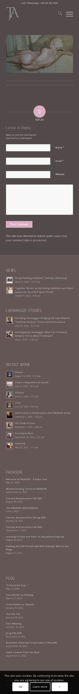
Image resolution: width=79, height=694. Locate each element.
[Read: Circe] (9, 405)
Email (60, 161)
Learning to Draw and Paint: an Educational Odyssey (35, 536)
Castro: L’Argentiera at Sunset (31, 382)
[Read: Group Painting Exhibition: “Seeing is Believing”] (9, 280)
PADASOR (14, 472)
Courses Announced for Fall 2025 (24, 498)
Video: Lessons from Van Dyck (22, 652)
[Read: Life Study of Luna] (9, 425)
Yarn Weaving (13, 623)
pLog (10, 578)
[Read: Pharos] (9, 374)
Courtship (20, 443)
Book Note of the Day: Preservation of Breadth (31, 642)
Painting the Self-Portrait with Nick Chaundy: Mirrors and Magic (37, 548)
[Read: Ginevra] (9, 394)
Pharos (19, 372)
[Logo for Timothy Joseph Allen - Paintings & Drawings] (33, 14)
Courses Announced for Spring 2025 (26, 517)
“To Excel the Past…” (17, 585)
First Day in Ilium (24, 433)
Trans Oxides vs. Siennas (20, 604)
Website (60, 174)
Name (60, 147)
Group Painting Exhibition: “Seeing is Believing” (41, 277)
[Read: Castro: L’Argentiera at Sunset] (9, 384)
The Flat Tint (13, 613)
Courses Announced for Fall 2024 (24, 527)
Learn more (40, 687)
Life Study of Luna (25, 423)
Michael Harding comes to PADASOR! (26, 488)
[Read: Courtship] (9, 445)
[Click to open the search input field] (58, 14)
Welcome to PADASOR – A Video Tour (26, 479)
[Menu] (67, 14)
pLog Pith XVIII (14, 633)
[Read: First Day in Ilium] (9, 435)
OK (20, 687)
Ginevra (19, 392)
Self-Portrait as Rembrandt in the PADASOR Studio (43, 412)
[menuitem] (58, 14)
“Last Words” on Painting (19, 594)
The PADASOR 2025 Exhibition (22, 507)
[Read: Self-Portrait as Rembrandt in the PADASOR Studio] (9, 415)
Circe (18, 402)
